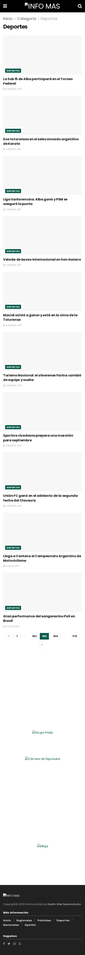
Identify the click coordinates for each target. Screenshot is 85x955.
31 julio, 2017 (12, 566)
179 (74, 636)
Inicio (8, 18)
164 (55, 636)
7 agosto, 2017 (13, 149)
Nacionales (11, 925)
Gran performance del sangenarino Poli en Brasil (39, 618)
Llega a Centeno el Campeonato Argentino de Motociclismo (42, 558)
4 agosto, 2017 (13, 385)
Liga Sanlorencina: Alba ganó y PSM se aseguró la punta (35, 201)
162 (34, 636)
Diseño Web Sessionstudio (64, 904)
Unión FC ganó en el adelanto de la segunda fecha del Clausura (40, 498)
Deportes (49, 18)
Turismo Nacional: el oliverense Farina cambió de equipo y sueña (42, 377)
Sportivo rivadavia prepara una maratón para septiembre (38, 437)
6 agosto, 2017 (13, 325)
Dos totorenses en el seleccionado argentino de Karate (41, 141)
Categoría (26, 18)
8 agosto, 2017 (13, 89)
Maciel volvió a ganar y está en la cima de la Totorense (40, 317)
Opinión (30, 925)
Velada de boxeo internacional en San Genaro (42, 259)
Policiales (44, 920)
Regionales (24, 920)
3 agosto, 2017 (13, 445)
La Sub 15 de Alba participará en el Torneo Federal (38, 81)
